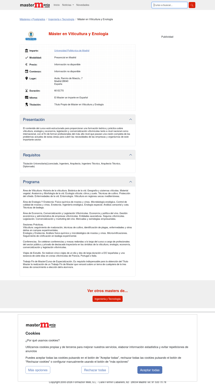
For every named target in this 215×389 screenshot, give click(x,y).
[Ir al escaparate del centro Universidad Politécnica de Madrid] (34, 36)
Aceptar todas (150, 370)
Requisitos (31, 154)
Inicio (57, 5)
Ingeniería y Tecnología (108, 299)
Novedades (82, 5)
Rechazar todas (95, 370)
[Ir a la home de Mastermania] (35, 5)
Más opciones (38, 370)
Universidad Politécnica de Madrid (71, 50)
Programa (31, 181)
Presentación (34, 119)
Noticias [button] (67, 5)
